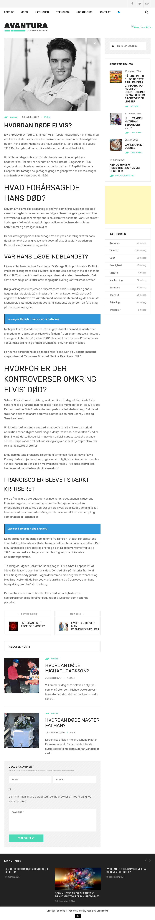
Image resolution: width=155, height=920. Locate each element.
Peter (47, 117)
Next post (75, 614)
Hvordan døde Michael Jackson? (67, 668)
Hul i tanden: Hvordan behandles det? (134, 123)
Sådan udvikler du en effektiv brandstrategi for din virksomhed (76, 895)
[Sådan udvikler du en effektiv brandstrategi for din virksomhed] (77, 879)
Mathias (71, 678)
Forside (9, 12)
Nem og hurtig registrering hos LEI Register (125, 168)
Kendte (13, 117)
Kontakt (105, 12)
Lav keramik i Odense (134, 146)
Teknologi (62, 12)
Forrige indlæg (29, 614)
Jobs (24, 12)
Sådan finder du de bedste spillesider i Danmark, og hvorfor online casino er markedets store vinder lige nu (135, 88)
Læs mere (102, 910)
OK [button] (78, 916)
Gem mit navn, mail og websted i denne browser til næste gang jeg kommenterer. (50, 799)
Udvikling (129, 176)
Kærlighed (42, 12)
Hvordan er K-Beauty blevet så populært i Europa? (125, 871)
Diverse (134, 106)
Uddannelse (84, 12)
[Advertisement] (128, 205)
